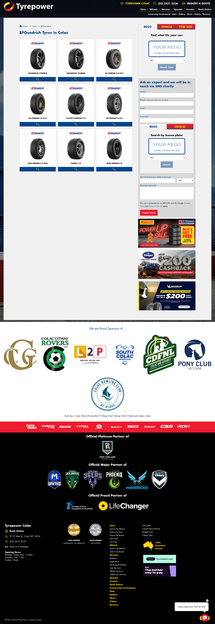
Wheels (154, 9)
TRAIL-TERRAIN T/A (114, 163)
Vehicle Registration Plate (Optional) (155, 177)
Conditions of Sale (34, 620)
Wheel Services (116, 571)
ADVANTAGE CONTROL (37, 73)
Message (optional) (148, 185)
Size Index (146, 525)
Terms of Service (155, 206)
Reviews (206, 14)
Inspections (114, 561)
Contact (190, 9)
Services (165, 9)
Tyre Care (114, 538)
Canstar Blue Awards (151, 528)
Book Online (204, 9)
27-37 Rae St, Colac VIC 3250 (25, 536)
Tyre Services (115, 568)
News (189, 14)
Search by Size (116, 532)
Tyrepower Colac (137, 3)
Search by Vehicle (117, 529)
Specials (178, 9)
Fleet (174, 14)
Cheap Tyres (147, 535)
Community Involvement (159, 14)
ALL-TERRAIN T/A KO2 (114, 73)
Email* (143, 108)
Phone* (154, 100)
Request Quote (148, 213)
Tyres (143, 9)
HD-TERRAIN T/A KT (114, 118)
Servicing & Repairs (118, 564)
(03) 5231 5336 (168, 3)
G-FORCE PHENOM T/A (76, 118)
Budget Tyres (147, 532)
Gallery (182, 14)
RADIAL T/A (76, 163)
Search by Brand (117, 535)
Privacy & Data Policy (19, 620)
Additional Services (118, 574)
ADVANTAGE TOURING (76, 73)
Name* (143, 91)
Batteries (113, 558)
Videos (197, 14)
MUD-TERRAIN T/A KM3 (38, 163)
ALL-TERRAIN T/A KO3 (37, 118)
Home (24, 26)
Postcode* (144, 116)
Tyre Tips (113, 542)
